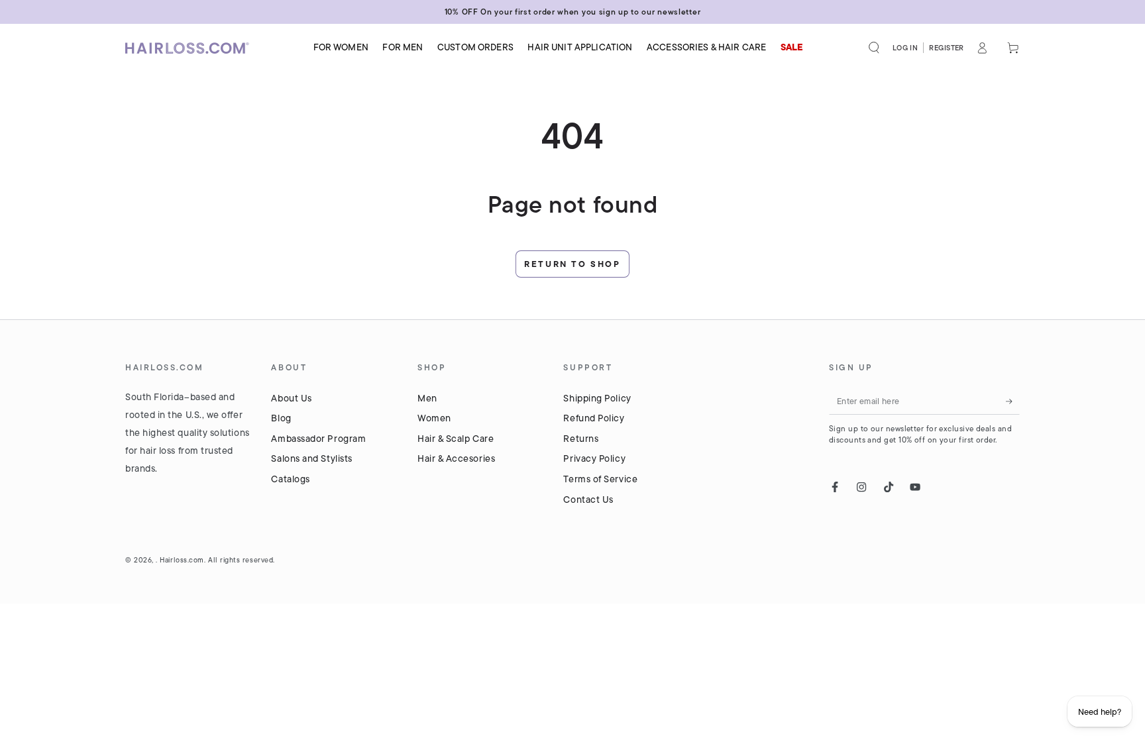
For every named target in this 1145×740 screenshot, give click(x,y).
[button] (874, 47)
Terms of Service (600, 479)
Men (427, 398)
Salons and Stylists (311, 458)
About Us (291, 398)
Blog (281, 418)
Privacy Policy (594, 458)
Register (946, 48)
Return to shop (572, 264)
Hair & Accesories (456, 458)
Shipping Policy (597, 398)
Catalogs (290, 479)
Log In (905, 48)
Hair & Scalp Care (455, 439)
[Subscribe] (1013, 401)
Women (434, 418)
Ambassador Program (318, 439)
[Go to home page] (191, 48)
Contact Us (588, 499)
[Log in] (982, 47)
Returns (580, 439)
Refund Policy (593, 418)
